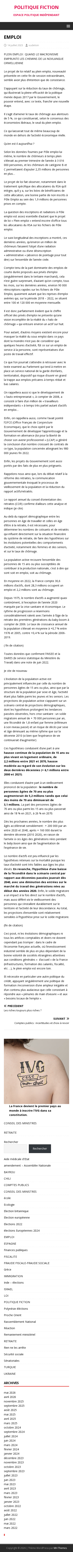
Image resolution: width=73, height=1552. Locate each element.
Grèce (7, 1269)
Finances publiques (16, 1250)
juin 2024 (9, 1440)
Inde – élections (14, 1282)
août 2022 (10, 1510)
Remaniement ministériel (19, 1334)
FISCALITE (10, 1256)
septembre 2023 (14, 1471)
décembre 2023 (14, 1458)
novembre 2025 (14, 1401)
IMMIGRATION (13, 1276)
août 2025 (10, 1410)
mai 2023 (10, 1484)
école (7, 1198)
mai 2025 (10, 1414)
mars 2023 (10, 1493)
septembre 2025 (14, 1405)
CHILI (7, 1178)
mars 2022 (10, 1528)
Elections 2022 (13, 1224)
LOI (6, 1295)
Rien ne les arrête (15, 1347)
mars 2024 (10, 1445)
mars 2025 (10, 1423)
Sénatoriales (11, 1360)
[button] (67, 26)
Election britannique (16, 1211)
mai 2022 (10, 1523)
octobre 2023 (12, 1467)
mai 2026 (10, 1392)
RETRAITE (10, 1132)
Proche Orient (12, 1315)
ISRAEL (8, 1289)
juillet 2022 (11, 1515)
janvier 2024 (11, 1453)
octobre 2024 (12, 1427)
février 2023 (11, 1497)
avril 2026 (10, 1397)
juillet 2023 (11, 1475)
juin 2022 (9, 1519)
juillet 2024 (11, 1436)
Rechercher (11, 1142)
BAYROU (9, 1172)
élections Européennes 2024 (22, 1230)
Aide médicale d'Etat (16, 1159)
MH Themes (60, 1548)
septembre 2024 (14, 1432)
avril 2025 (10, 1419)
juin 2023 (9, 1480)
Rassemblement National (20, 1322)
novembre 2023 (14, 1462)
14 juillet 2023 (15, 45)
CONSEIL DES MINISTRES (20, 1123)
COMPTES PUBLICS (16, 1185)
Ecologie (9, 1204)
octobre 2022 (12, 1506)
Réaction (9, 1328)
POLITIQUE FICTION (17, 1302)
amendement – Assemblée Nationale (27, 1165)
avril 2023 (10, 1488)
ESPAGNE (10, 1243)
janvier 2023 (11, 1502)
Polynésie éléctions (16, 1308)
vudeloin (34, 45)
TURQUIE (10, 1367)
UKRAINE (10, 1374)
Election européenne (17, 1217)
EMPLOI (9, 1237)
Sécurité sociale (14, 1354)
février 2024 (11, 1449)
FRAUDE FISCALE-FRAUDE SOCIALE (26, 1263)
